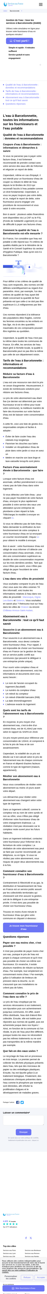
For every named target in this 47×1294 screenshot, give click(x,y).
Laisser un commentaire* (16, 1113)
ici (12, 518)
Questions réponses (16, 104)
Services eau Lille (9, 1256)
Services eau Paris (9, 1250)
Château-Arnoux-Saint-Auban (18, 610)
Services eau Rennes (32, 1253)
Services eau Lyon (9, 1253)
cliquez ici (35, 1140)
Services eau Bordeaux (33, 1250)
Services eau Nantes (32, 1256)
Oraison (25, 607)
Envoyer (24, 1132)
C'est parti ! (21, 40)
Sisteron (20, 600)
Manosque (28, 597)
